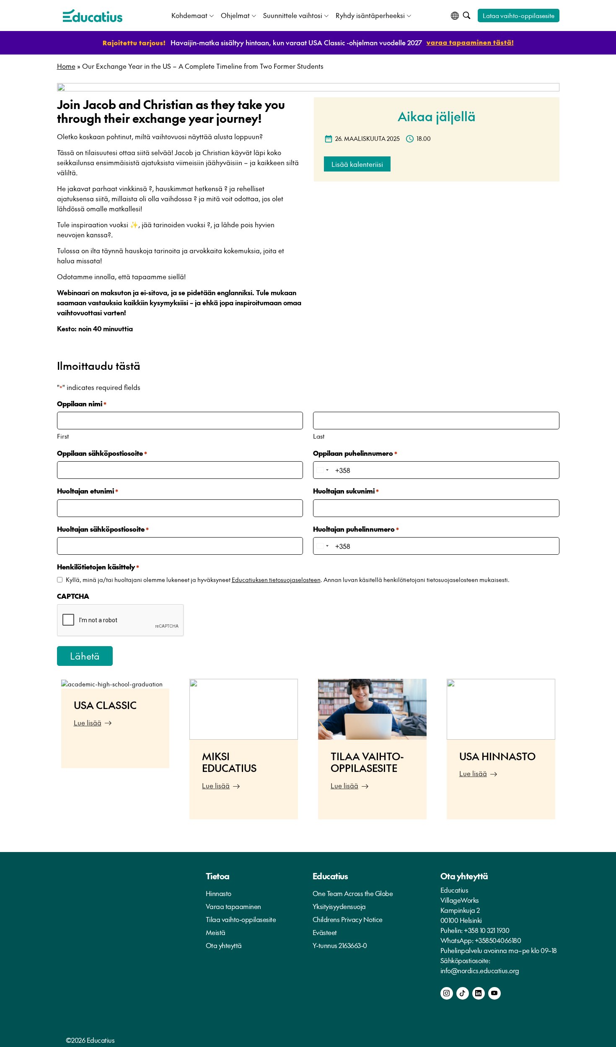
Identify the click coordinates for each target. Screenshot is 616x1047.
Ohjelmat (235, 15)
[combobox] (322, 470)
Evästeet (325, 932)
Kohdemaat (189, 15)
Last (318, 435)
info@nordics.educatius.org (479, 970)
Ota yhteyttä (224, 945)
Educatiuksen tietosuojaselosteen (276, 579)
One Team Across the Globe (353, 893)
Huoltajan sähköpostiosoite (103, 528)
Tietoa (218, 876)
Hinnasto (218, 893)
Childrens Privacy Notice (348, 919)
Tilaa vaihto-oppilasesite (241, 919)
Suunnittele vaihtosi (292, 15)
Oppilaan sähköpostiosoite (102, 452)
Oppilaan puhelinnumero (355, 452)
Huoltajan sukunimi (346, 490)
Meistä (215, 932)
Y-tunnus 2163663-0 (340, 945)
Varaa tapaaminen (233, 906)
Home (66, 65)
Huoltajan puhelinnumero (356, 528)
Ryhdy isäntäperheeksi (370, 15)
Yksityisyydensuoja (339, 906)
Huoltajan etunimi (87, 490)
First (63, 435)
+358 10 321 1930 (486, 930)
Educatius (330, 876)
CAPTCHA (73, 595)
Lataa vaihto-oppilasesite (518, 15)
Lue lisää (87, 722)
